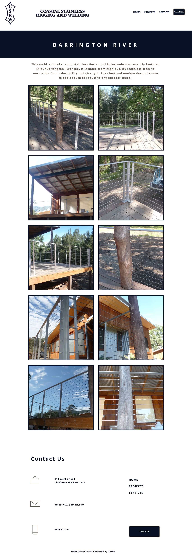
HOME (133, 480)
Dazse (111, 551)
